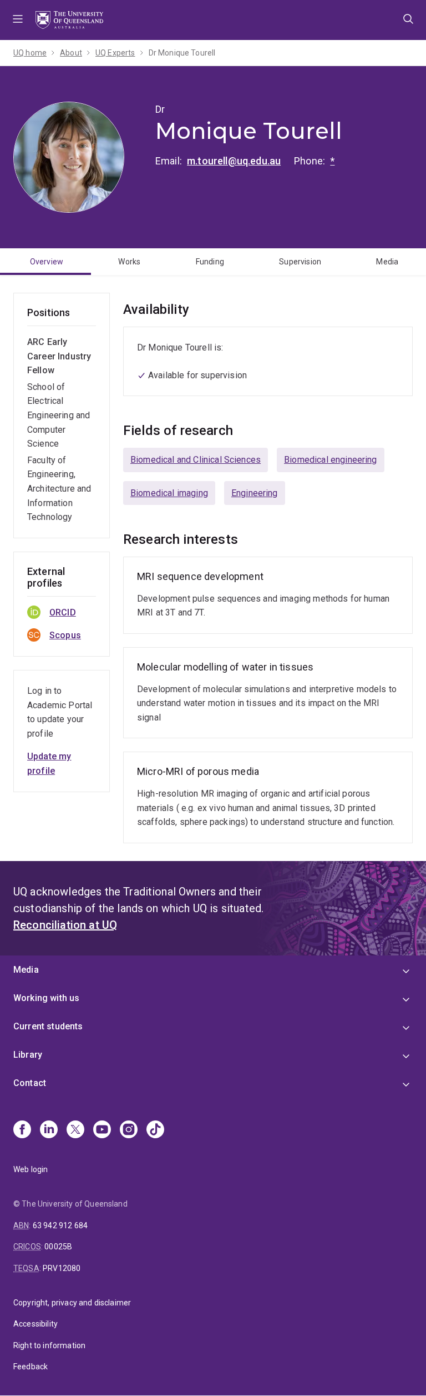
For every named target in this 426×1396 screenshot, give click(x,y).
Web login (30, 1169)
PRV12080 (61, 1268)
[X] (75, 1130)
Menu (18, 20)
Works (129, 261)
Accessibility (35, 1323)
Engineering (254, 493)
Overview (46, 261)
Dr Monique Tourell (182, 52)
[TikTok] (155, 1130)
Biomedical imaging (169, 493)
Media (387, 261)
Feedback (30, 1366)
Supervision (300, 261)
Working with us (46, 998)
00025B (58, 1246)
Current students (48, 1026)
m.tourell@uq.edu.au (234, 161)
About (71, 52)
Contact (29, 1083)
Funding (210, 261)
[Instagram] (129, 1130)
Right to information (49, 1345)
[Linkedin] (49, 1130)
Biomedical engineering (330, 459)
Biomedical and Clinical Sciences (195, 459)
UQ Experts (115, 52)
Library (27, 1054)
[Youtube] (102, 1130)
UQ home (30, 52)
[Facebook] (22, 1130)
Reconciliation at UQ (65, 925)
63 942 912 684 (60, 1225)
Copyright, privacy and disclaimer (72, 1302)
